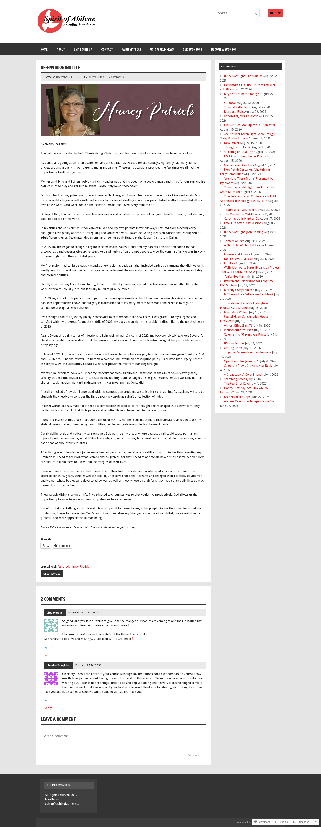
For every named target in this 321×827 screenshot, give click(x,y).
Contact (107, 49)
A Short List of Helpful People (244, 245)
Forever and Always (237, 254)
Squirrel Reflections (237, 107)
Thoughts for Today (237, 147)
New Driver (231, 143)
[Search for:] (238, 13)
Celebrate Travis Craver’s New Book (248, 365)
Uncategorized (51, 573)
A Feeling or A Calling (238, 152)
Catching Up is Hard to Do (241, 218)
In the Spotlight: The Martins (243, 76)
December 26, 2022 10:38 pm (83, 612)
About (61, 49)
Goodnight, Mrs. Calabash (241, 116)
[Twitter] (279, 13)
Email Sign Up (83, 49)
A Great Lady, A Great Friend (243, 374)
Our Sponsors (192, 49)
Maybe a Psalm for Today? (241, 94)
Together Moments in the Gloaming (247, 352)
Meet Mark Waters (236, 312)
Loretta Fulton (96, 77)
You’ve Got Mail (234, 276)
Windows (230, 103)
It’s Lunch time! (234, 343)
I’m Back (229, 263)
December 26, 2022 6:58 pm (90, 665)
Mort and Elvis (234, 111)
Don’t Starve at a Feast (238, 259)
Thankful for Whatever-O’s (241, 209)
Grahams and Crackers (239, 165)
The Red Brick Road (237, 383)
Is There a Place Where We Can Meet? (248, 294)
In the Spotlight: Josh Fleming (243, 232)
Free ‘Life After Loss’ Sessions (243, 223)
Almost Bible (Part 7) (238, 325)
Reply (48, 655)
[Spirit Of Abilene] (66, 32)
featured (63, 566)
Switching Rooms (235, 379)
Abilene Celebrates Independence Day (249, 401)
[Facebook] (271, 13)
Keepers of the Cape (237, 397)
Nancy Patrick (80, 566)
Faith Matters (131, 49)
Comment (193, 755)
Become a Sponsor (223, 49)
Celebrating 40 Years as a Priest (245, 334)
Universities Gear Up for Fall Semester (249, 125)
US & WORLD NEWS (162, 49)
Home (44, 49)
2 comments (116, 77)
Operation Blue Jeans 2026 (242, 361)
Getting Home (233, 348)
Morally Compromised (239, 290)
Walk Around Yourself (238, 330)
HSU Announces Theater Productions (248, 156)
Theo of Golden (234, 241)
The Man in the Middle (239, 214)
